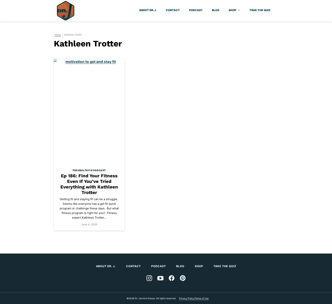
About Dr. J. (148, 10)
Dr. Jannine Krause (65, 11)
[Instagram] (149, 278)
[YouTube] (160, 278)
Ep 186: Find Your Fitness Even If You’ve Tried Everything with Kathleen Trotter (89, 184)
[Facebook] (171, 278)
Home (58, 34)
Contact (173, 10)
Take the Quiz (260, 10)
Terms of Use (202, 298)
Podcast (196, 10)
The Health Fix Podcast (89, 170)
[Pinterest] (182, 278)
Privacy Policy (187, 298)
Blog (215, 10)
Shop (232, 10)
